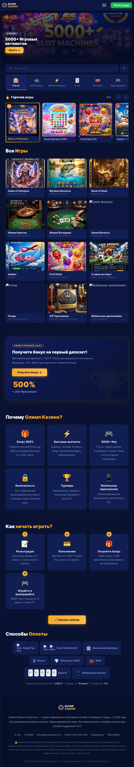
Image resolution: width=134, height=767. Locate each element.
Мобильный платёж (91, 672)
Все (109, 97)
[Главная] (10, 5)
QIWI (95, 660)
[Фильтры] (124, 68)
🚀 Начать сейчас (67, 620)
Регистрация (121, 5)
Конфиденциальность (49, 734)
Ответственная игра (76, 734)
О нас (17, 734)
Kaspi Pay (29, 648)
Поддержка (97, 734)
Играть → (14, 50)
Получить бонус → (29, 372)
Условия (28, 734)
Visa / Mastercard (66, 648)
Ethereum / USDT (67, 660)
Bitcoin (39, 660)
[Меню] (105, 5)
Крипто (62, 672)
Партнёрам (113, 734)
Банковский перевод (101, 648)
